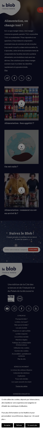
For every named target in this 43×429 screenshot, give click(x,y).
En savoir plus (32, 425)
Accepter (7, 425)
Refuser (19, 425)
